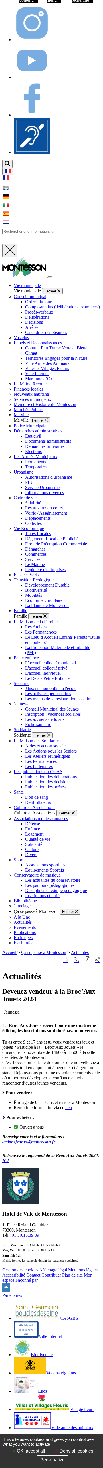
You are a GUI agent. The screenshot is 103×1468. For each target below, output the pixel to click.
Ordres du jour (38, 301)
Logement (34, 834)
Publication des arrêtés (45, 786)
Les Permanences (41, 632)
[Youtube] (32, 77)
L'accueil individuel (43, 673)
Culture (32, 849)
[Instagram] (32, 39)
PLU (29, 482)
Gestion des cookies (20, 1269)
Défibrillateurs (38, 802)
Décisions (34, 322)
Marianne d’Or (38, 378)
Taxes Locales (38, 533)
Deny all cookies (75, 1451)
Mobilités (33, 595)
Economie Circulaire (43, 600)
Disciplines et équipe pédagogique (56, 890)
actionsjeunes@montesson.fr (28, 1141)
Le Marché (35, 564)
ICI (5, 1160)
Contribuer (51, 1275)
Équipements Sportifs (44, 870)
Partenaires (12, 1295)
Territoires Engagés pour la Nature (56, 358)
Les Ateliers (36, 626)
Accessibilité (13, 1275)
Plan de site (72, 1275)
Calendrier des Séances (46, 332)
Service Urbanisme (42, 487)
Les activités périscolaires (48, 693)
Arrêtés (31, 327)
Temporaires (36, 466)
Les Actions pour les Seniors (51, 751)
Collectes (33, 523)
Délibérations (37, 317)
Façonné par (26, 1280)
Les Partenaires (39, 766)
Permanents (35, 461)
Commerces (36, 554)
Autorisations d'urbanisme (48, 477)
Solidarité (33, 844)
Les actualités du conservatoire (52, 880)
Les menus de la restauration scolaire (58, 698)
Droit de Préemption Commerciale (56, 543)
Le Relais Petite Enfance (47, 678)
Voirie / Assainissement (46, 513)
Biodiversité (36, 590)
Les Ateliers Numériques (47, 756)
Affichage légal (53, 1269)
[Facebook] (32, 114)
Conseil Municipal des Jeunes (52, 709)
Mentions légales (83, 1269)
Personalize (52, 1459)
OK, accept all (30, 1451)
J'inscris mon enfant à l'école (50, 688)
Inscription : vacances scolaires (53, 714)
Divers (31, 854)
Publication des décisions (47, 781)
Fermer (50, 291)
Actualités (80, 952)
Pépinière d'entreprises (45, 569)
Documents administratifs (48, 441)
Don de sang (36, 797)
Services (32, 559)
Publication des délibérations (51, 776)
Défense (32, 823)
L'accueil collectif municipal (50, 662)
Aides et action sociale (45, 745)
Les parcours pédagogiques (49, 885)
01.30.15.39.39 (25, 1235)
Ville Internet (37, 373)
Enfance (32, 828)
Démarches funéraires (44, 446)
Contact (33, 1275)
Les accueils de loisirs (44, 719)
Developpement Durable (47, 585)
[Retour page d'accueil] (24, 275)
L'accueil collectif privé (46, 668)
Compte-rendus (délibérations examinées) (62, 306)
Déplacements (38, 518)
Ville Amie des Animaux (47, 363)
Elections (33, 451)
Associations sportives (45, 864)
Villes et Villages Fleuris (47, 368)
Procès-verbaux (39, 312)
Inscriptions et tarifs (42, 895)
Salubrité (33, 502)
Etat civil (33, 436)
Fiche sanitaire (38, 724)
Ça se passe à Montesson (43, 952)
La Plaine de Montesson (47, 605)
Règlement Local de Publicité (51, 538)
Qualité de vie (37, 839)
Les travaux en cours (44, 507)
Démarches (35, 549)
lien (68, 1107)
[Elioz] (32, 152)
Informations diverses (44, 492)
